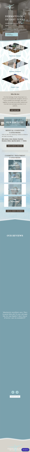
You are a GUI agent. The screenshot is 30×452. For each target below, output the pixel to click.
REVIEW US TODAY (15, 396)
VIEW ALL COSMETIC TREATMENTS (15, 210)
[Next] (17, 392)
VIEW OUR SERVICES (11, 29)
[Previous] (13, 392)
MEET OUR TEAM (15, 110)
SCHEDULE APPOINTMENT (10, 35)
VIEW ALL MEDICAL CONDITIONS (15, 145)
